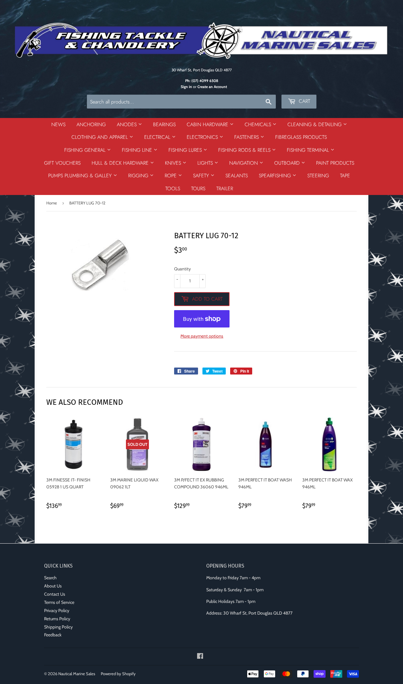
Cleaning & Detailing (315, 124)
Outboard (287, 163)
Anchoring (91, 124)
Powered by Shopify (118, 673)
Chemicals (259, 124)
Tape (345, 175)
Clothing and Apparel (100, 137)
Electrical (158, 137)
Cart (303, 101)
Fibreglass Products (301, 137)
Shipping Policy (58, 627)
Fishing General (85, 150)
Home (51, 202)
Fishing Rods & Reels (245, 150)
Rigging (139, 175)
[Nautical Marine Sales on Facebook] (200, 657)
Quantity (182, 269)
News (58, 124)
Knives (174, 163)
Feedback (52, 635)
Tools (172, 188)
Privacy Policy (56, 610)
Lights (205, 163)
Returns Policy (57, 619)
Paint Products (335, 163)
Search (50, 578)
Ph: (201, 81)
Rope (171, 175)
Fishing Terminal (309, 150)
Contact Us (54, 594)
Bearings (164, 124)
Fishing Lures (185, 150)
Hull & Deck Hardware (121, 163)
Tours (198, 188)
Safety (202, 175)
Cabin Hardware (208, 124)
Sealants (236, 175)
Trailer (224, 188)
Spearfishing (275, 175)
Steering (318, 175)
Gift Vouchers (62, 163)
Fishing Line (138, 150)
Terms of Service (59, 602)
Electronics (203, 137)
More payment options (201, 336)
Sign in (186, 87)
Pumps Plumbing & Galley (80, 175)
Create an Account (212, 87)
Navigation (244, 163)
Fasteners (247, 137)
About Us (53, 586)
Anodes (127, 124)
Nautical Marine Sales (76, 673)
